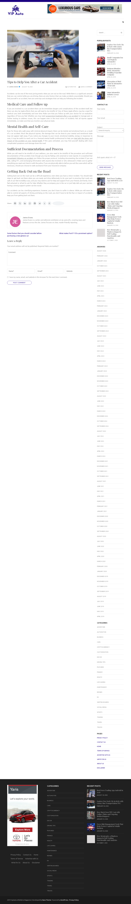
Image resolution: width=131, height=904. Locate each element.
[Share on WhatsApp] (30, 203)
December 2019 (102, 576)
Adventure (101, 627)
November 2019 (102, 581)
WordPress (64, 900)
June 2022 (100, 441)
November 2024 (102, 321)
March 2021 (101, 501)
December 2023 (102, 376)
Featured (100, 667)
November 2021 (102, 466)
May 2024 (100, 351)
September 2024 (103, 331)
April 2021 (100, 496)
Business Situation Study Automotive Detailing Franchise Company (114, 71)
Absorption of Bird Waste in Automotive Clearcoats (114, 83)
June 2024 (100, 346)
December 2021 (102, 461)
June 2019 (100, 606)
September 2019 (103, 591)
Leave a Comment (86, 86)
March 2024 (101, 361)
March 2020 (101, 561)
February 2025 (102, 306)
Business (100, 637)
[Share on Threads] (49, 203)
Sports (99, 712)
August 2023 (101, 396)
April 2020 (100, 556)
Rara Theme (46, 900)
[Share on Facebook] (15, 203)
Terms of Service (103, 751)
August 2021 (101, 481)
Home (99, 746)
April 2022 (100, 451)
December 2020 (102, 516)
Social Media (101, 707)
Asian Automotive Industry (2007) (113, 93)
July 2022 (100, 436)
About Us (100, 763)
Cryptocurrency (103, 647)
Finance (100, 672)
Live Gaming (101, 682)
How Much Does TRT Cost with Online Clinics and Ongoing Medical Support (115, 205)
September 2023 (103, 391)
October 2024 (102, 326)
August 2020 (101, 536)
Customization (102, 652)
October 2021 (102, 471)
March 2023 (101, 411)
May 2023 (100, 406)
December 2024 (102, 316)
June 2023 (100, 401)
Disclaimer (101, 768)
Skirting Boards (103, 702)
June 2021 (100, 486)
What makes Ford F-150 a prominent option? (75, 233)
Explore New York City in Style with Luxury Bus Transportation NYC (115, 48)
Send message (105, 167)
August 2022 (101, 431)
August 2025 (101, 276)
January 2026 (102, 261)
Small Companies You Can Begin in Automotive (115, 60)
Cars (99, 642)
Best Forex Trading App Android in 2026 (115, 179)
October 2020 (102, 526)
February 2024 (102, 366)
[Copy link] (58, 203)
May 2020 (100, 551)
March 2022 (101, 456)
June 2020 (100, 546)
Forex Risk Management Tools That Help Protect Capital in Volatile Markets (114, 219)
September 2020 (103, 531)
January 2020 (102, 571)
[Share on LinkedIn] (25, 203)
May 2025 (100, 291)
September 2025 (103, 271)
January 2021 (102, 511)
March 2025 (101, 301)
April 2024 (100, 356)
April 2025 (100, 296)
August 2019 (101, 596)
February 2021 (102, 506)
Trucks (99, 727)
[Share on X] (20, 203)
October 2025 (102, 266)
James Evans (13, 86)
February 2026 (102, 256)
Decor (99, 657)
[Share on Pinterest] (35, 203)
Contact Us (101, 742)
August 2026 (101, 251)
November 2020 (102, 521)
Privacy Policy (102, 738)
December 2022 (102, 416)
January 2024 (102, 371)
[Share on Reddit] (40, 203)
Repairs (99, 692)
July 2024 (100, 341)
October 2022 (102, 421)
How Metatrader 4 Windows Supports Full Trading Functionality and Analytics (114, 234)
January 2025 (102, 311)
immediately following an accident (20, 158)
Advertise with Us (103, 755)
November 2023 (102, 381)
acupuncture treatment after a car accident (62, 116)
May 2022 (100, 446)
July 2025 (100, 281)
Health (99, 677)
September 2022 (103, 426)
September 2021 (103, 476)
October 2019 (102, 586)
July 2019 (100, 601)
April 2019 (100, 616)
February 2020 (102, 566)
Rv (98, 697)
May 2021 (100, 491)
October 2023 (102, 386)
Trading (100, 717)
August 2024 (101, 336)
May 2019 (100, 611)
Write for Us (101, 759)
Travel (99, 722)
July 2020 (100, 541)
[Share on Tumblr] (44, 203)
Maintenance (102, 687)
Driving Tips (101, 662)
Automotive (71, 86)
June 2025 (100, 286)
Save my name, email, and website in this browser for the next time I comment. (38, 277)
